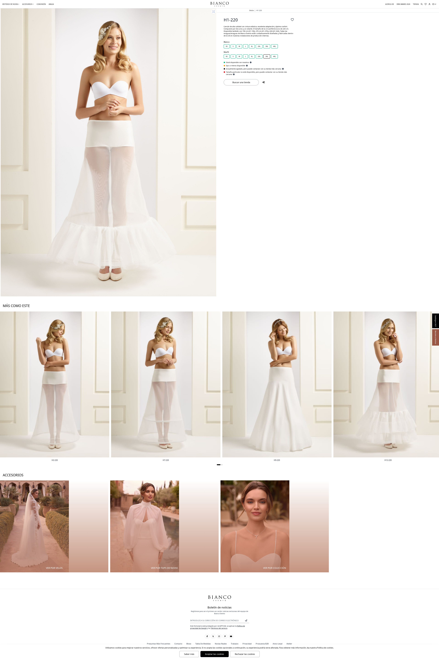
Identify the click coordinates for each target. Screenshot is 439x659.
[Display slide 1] (218, 465)
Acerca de (389, 4)
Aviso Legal (277, 643)
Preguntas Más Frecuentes (158, 643)
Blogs (188, 643)
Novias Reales (221, 643)
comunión (41, 4)
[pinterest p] (225, 636)
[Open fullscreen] (213, 11)
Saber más (189, 654)
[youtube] (231, 636)
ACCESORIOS (27, 4)
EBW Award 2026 (403, 4)
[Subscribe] (246, 620)
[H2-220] (54, 384)
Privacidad (247, 643)
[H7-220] (165, 384)
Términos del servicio (219, 628)
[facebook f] (207, 636)
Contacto (178, 643)
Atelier (289, 643)
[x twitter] (213, 636)
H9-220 (277, 460)
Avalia (51, 4)
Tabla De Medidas (203, 643)
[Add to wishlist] (292, 19)
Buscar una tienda (241, 82)
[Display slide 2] (222, 465)
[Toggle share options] (263, 82)
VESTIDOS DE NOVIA (10, 4)
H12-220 (388, 460)
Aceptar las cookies (214, 654)
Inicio (251, 10)
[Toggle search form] (422, 4)
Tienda (416, 4)
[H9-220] (277, 384)
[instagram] (219, 636)
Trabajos (234, 643)
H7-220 (166, 460)
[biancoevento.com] (429, 4)
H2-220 (55, 460)
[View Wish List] (426, 4)
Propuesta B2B (262, 643)
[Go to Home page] (219, 4)
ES (433, 4)
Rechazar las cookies (245, 654)
